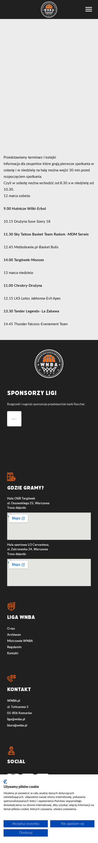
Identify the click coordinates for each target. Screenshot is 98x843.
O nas (11, 628)
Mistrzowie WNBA (20, 641)
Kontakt (12, 653)
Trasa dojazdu (16, 507)
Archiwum (14, 634)
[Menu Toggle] (88, 9)
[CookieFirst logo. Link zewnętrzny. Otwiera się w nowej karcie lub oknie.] (5, 782)
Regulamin (14, 647)
